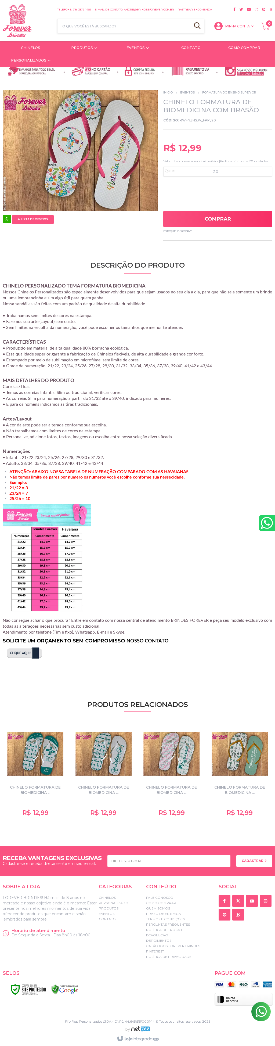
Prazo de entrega (163, 914)
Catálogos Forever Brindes (173, 946)
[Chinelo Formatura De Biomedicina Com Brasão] (35, 772)
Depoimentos (158, 941)
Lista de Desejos (34, 219)
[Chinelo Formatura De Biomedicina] (239, 772)
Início (168, 92)
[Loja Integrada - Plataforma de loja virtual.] (138, 1039)
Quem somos (158, 908)
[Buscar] (197, 26)
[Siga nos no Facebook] (234, 9)
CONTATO (107, 919)
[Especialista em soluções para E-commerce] (140, 1031)
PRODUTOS (108, 908)
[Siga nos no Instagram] (254, 9)
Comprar (218, 219)
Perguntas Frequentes (168, 924)
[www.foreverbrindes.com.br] (27, 20)
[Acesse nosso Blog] (268, 9)
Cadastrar (253, 861)
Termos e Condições (165, 919)
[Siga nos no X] (239, 9)
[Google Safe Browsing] (64, 989)
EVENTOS (187, 92)
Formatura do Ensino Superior (229, 92)
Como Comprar (161, 903)
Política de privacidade (168, 957)
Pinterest (155, 951)
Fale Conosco (159, 898)
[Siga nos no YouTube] (253, 901)
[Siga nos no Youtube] (247, 9)
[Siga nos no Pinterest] (261, 9)
